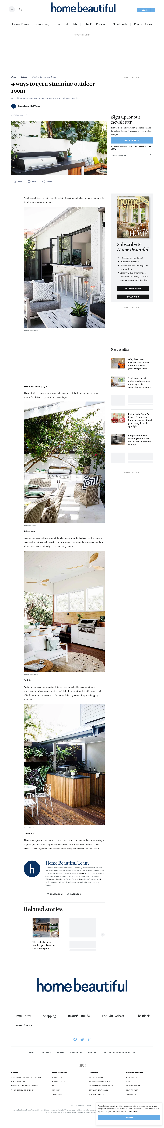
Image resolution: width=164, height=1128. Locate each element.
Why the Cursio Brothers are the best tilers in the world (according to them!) (138, 364)
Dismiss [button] (129, 1117)
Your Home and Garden (22, 1090)
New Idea (56, 1090)
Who (54, 1086)
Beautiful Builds (66, 24)
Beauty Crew (132, 1090)
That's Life (57, 1094)
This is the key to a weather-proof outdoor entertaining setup (44, 945)
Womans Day (58, 1077)
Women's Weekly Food (99, 1081)
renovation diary (56, 879)
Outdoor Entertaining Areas (44, 77)
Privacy (46, 1053)
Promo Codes (143, 24)
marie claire (132, 1077)
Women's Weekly (96, 1077)
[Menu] (12, 9)
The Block (120, 24)
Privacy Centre (132, 1111)
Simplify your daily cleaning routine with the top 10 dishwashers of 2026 (139, 440)
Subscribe (76, 1053)
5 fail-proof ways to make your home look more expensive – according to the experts (140, 382)
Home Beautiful (19, 1081)
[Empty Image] (118, 400)
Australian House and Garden (26, 1077)
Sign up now (132, 140)
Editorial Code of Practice (119, 1053)
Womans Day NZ (59, 1081)
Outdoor (24, 77)
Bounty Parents (96, 1094)
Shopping (42, 24)
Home (13, 77)
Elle (128, 1081)
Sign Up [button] (145, 10)
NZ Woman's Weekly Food (101, 1086)
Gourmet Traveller (98, 1090)
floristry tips (77, 879)
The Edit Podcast (95, 24)
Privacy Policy (138, 146)
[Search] (20, 9)
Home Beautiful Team (29, 106)
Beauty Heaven (133, 1086)
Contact (93, 1053)
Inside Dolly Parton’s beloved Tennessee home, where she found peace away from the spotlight (140, 420)
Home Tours (20, 24)
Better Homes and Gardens (24, 1086)
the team (80, 873)
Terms (60, 1053)
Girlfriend (131, 1094)
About (32, 1053)
